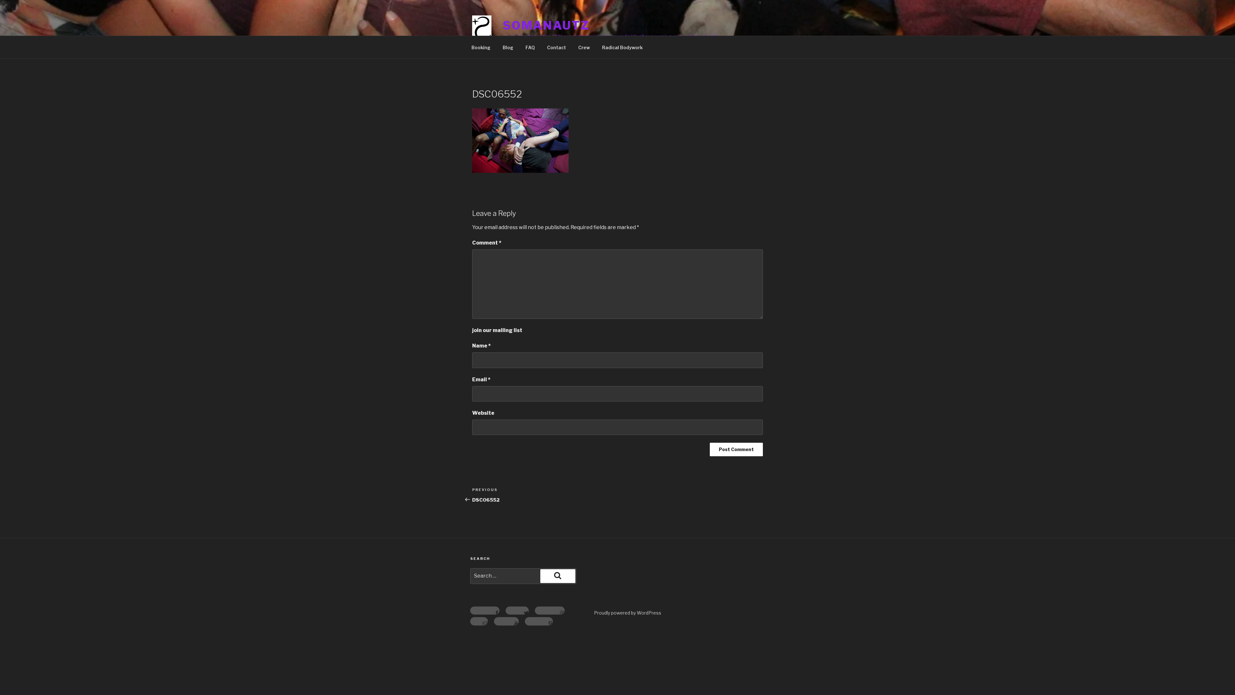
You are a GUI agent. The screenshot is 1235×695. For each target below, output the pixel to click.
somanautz (546, 25)
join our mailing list (497, 330)
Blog (508, 47)
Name (481, 346)
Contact (556, 47)
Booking (480, 47)
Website (483, 413)
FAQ (530, 47)
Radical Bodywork (622, 47)
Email (481, 379)
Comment (486, 243)
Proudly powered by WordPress (627, 613)
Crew (584, 47)
